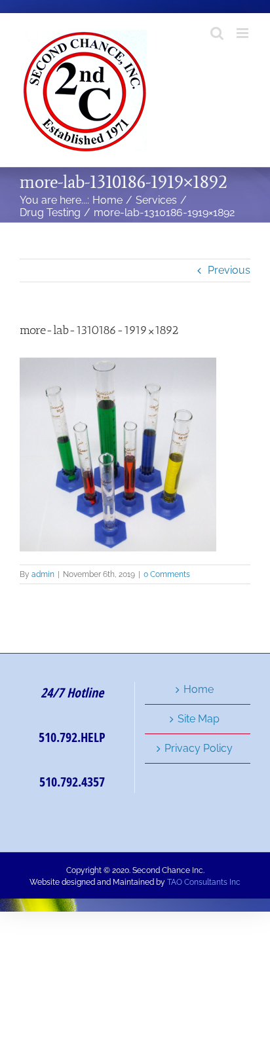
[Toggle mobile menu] (243, 33)
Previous (229, 270)
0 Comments (167, 574)
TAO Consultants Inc (204, 882)
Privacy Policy (198, 748)
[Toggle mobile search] (216, 33)
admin (42, 574)
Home (198, 689)
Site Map (199, 719)
